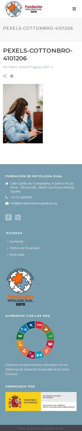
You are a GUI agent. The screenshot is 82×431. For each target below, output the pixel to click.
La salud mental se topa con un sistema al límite (42, 37)
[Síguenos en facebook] (8, 217)
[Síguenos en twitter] (18, 217)
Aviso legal (17, 254)
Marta (13, 67)
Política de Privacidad (24, 248)
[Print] (13, 75)
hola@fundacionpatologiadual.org (33, 203)
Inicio (9, 36)
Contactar (16, 241)
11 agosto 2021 (39, 67)
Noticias (22, 36)
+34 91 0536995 (21, 197)
